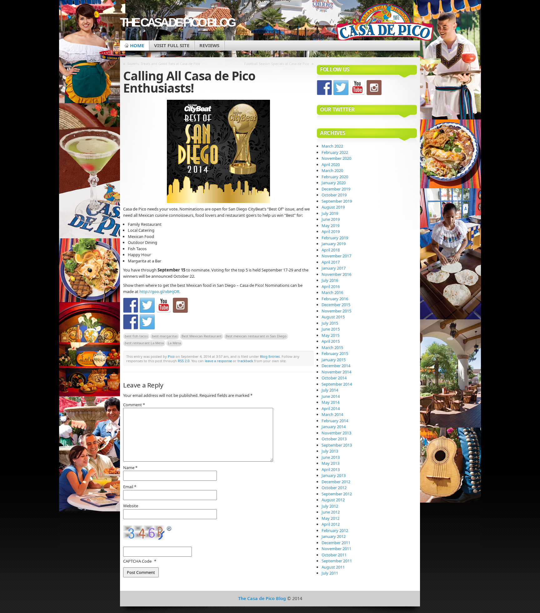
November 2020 (336, 158)
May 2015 (330, 335)
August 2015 (333, 317)
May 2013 (330, 463)
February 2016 (335, 298)
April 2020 (331, 164)
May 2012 (330, 518)
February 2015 (335, 353)
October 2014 (334, 378)
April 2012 (331, 524)
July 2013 (330, 451)
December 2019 (336, 189)
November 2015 (336, 311)
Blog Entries (270, 356)
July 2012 (330, 506)
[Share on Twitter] (147, 321)
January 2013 (334, 475)
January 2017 (334, 268)
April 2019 (331, 231)
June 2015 (331, 329)
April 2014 (331, 408)
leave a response (218, 360)
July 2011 (330, 573)
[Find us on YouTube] (163, 305)
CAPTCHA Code (137, 561)
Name (130, 467)
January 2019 (334, 243)
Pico (171, 356)
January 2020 (334, 182)
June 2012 (331, 512)
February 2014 (335, 420)
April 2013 (331, 469)
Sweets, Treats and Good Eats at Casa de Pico (164, 63)
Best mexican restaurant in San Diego (256, 336)
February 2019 (335, 238)
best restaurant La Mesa (144, 343)
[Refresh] (169, 529)
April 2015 (331, 341)
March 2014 (332, 414)
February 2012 (335, 530)
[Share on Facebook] (130, 321)
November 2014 (336, 372)
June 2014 (331, 396)
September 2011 (337, 561)
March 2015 (332, 347)
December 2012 (336, 481)
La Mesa (174, 343)
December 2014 (336, 365)
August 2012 (333, 500)
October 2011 (334, 555)
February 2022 (335, 152)
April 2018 (331, 250)
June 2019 (331, 219)
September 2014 (337, 384)
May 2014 (330, 402)
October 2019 (334, 195)
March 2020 (332, 170)
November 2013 (336, 433)
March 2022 (332, 146)
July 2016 (330, 280)
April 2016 (331, 286)
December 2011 (336, 542)
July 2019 (330, 213)
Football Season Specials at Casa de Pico (276, 63)
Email (129, 486)
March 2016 (332, 292)
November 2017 (336, 256)
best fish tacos (136, 336)
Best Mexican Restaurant (202, 336)
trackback (245, 360)
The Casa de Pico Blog (177, 22)
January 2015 (334, 359)
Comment (134, 405)
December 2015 (336, 304)
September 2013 (337, 445)
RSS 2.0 (183, 360)
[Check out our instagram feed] (180, 305)
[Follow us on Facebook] (130, 305)
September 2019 (337, 201)
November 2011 (336, 548)
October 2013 (334, 439)
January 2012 (334, 536)
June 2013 (331, 457)
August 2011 (333, 567)
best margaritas (165, 336)
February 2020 (335, 177)
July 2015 (330, 323)
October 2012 (334, 487)
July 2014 (330, 390)
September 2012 (337, 494)
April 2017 (331, 262)
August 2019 (333, 207)
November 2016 (336, 274)
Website (130, 506)
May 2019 (330, 225)
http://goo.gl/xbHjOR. (159, 291)
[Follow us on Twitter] (147, 305)
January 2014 (334, 426)
